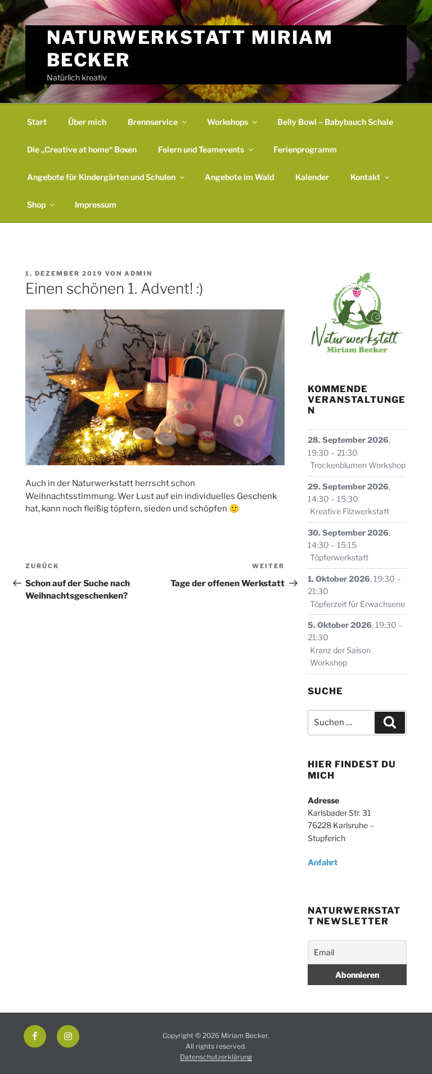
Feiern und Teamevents (201, 149)
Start (37, 122)
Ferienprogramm (305, 149)
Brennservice (153, 122)
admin (138, 273)
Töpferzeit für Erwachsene (357, 604)
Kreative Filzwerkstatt (349, 511)
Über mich (87, 122)
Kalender (312, 177)
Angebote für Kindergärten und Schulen (101, 177)
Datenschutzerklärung (216, 1057)
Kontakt (365, 177)
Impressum (95, 204)
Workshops (227, 122)
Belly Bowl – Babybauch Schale (335, 122)
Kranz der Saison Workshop (340, 656)
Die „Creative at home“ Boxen (82, 149)
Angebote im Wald (239, 177)
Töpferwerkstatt (339, 557)
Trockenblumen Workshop (358, 465)
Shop (36, 204)
